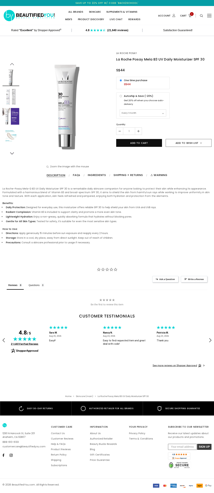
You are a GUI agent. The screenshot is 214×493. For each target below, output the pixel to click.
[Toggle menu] (209, 15)
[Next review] (210, 340)
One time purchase (135, 80)
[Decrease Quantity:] (119, 131)
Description (56, 175)
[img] (24, 339)
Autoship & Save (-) (138, 96)
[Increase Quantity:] (138, 131)
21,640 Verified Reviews (24, 343)
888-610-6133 (11, 442)
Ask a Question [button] (167, 279)
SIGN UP (204, 446)
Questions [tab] (34, 285)
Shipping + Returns (128, 175)
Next (11, 151)
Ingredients (97, 175)
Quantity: (121, 124)
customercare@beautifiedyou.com (24, 446)
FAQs (76, 175)
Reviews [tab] (12, 285)
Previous (11, 62)
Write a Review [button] (196, 279)
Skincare (95, 11)
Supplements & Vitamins (121, 11)
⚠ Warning (158, 175)
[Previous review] (3, 340)
